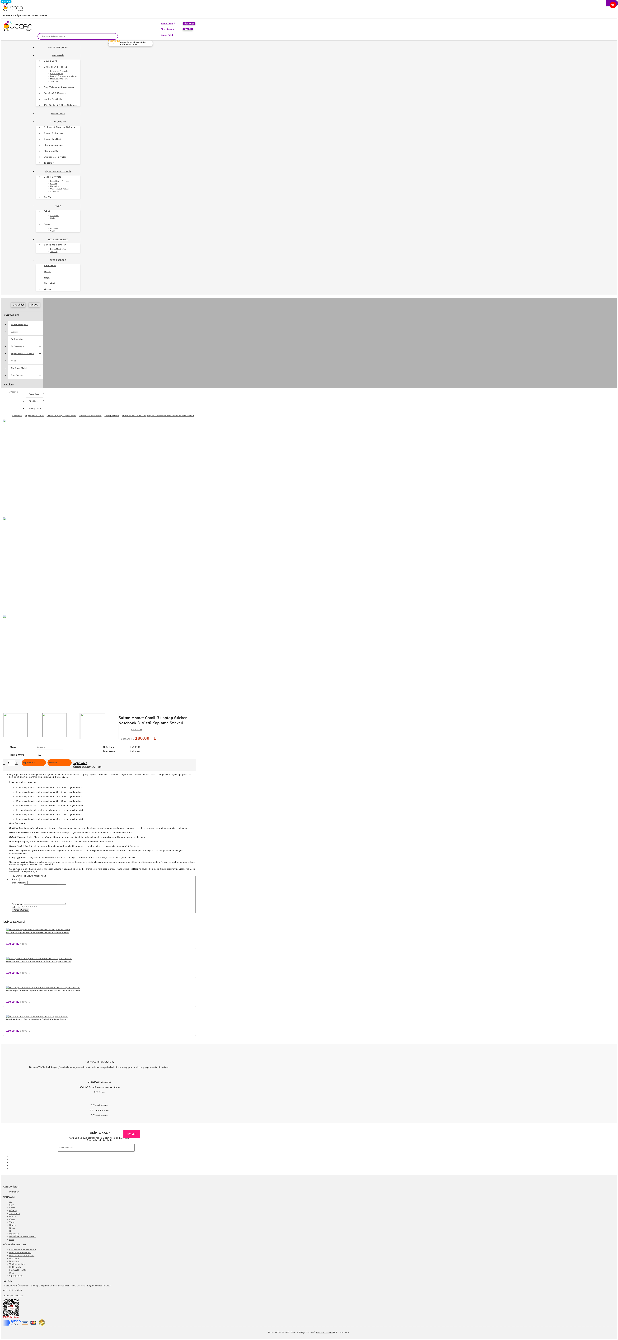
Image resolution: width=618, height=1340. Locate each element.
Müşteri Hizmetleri (18, 1270)
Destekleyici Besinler (59, 181)
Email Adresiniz (19, 883)
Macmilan (14, 1233)
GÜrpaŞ (13, 1210)
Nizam (12, 1228)
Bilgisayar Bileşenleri (59, 71)
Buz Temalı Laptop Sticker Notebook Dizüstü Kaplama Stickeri (37, 932)
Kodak (12, 1207)
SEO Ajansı (99, 1092)
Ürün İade (14, 1258)
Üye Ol (187, 29)
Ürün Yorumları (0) (87, 767)
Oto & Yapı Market (58, 239)
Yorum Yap (137, 729)
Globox (12, 1216)
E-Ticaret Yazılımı (99, 1115)
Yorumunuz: (17, 904)
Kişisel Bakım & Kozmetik (58, 171)
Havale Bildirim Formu (20, 1252)
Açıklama (80, 763)
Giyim (52, 218)
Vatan (12, 1222)
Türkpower (14, 1213)
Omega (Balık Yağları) (60, 189)
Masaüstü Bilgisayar (59, 79)
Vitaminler (55, 191)
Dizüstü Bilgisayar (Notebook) (64, 76)
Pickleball (14, 1191)
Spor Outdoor (58, 260)
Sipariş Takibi (167, 35)
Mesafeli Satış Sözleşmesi (21, 1255)
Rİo (11, 1230)
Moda (58, 206)
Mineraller (54, 186)
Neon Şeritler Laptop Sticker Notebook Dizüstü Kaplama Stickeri (38, 961)
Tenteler (53, 251)
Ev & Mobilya (58, 113)
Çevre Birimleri (56, 73)
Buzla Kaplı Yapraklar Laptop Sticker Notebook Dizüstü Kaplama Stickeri (43, 990)
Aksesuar (54, 215)
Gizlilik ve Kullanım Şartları (22, 1249)
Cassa (12, 1219)
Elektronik (58, 55)
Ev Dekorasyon (58, 121)
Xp (10, 1202)
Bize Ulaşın (166, 29)
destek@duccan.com (13, 1295)
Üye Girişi (189, 23)
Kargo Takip (167, 23)
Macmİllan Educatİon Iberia (22, 1236)
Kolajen (53, 183)
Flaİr (11, 1204)
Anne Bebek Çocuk (58, 47)
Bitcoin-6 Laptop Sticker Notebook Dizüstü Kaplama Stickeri (36, 1019)
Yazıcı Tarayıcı (56, 81)
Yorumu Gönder (20, 910)
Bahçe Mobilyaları (58, 249)
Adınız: (15, 879)
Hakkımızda (15, 1267)
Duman (12, 1225)
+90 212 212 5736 (12, 1290)
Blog (11, 1272)
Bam (11, 1239)
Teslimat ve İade (17, 1264)
